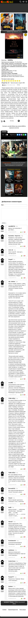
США (7, 69)
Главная (4, 609)
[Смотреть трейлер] (14, 149)
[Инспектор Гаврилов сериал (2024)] (7, 22)
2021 (5, 67)
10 (19, 81)
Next (25, 21)
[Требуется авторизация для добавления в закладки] (25, 34)
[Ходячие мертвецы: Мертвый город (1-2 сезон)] (20, 22)
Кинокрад (6, 602)
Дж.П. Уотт (10, 72)
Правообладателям (13, 609)
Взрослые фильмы (17, 65)
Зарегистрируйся (7, 162)
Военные (11, 63)
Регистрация (23, 609)
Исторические (18, 63)
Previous (3, 21)
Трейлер (4, 131)
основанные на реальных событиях (18, 66)
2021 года (24, 63)
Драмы (6, 63)
